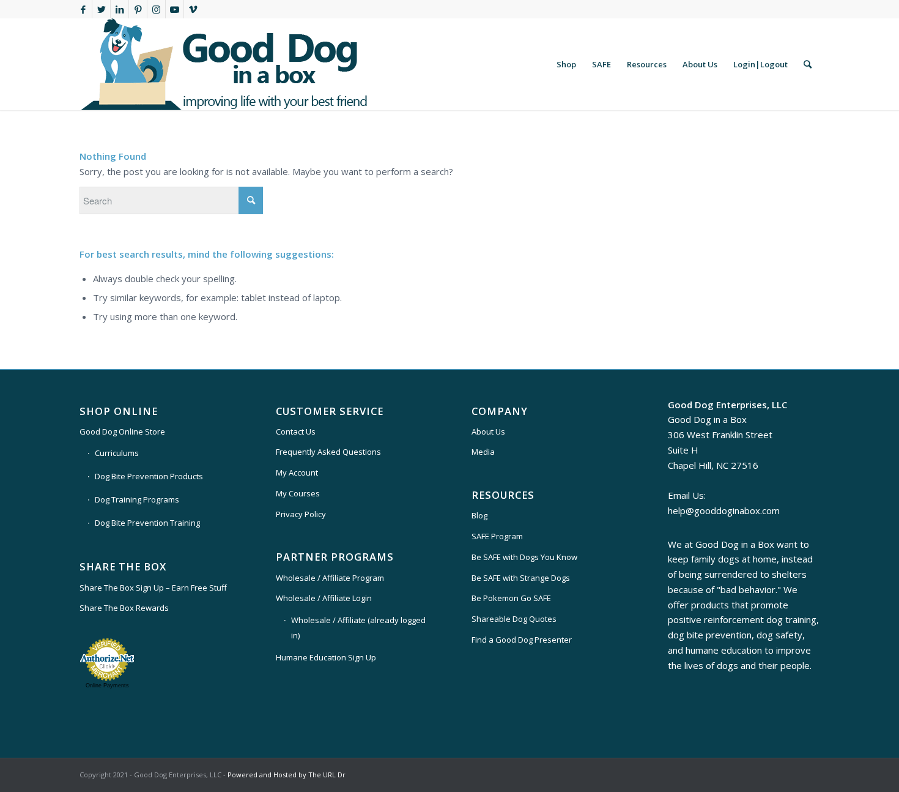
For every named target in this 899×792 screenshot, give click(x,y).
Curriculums (117, 452)
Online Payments (107, 685)
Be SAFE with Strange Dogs (521, 577)
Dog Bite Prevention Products (149, 476)
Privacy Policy (301, 514)
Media (483, 451)
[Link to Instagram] (156, 9)
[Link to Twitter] (101, 9)
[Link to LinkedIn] (119, 9)
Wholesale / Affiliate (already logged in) (358, 628)
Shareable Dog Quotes (514, 618)
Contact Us (296, 431)
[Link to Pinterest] (138, 9)
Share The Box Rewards (124, 607)
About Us (488, 431)
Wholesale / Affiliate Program (330, 577)
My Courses (298, 493)
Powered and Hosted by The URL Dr (287, 774)
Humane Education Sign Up (326, 657)
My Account (297, 472)
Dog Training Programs (137, 499)
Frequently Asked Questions (328, 451)
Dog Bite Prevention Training (147, 522)
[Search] (807, 64)
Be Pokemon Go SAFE (511, 597)
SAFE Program (497, 536)
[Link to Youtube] (174, 9)
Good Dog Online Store (122, 431)
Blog (479, 515)
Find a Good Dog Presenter (522, 639)
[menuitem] (566, 64)
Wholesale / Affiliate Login (324, 597)
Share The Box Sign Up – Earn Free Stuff (153, 587)
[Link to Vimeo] (193, 9)
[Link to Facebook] (83, 9)
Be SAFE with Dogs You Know (524, 556)
